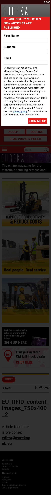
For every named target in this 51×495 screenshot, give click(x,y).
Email (7, 58)
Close (47, 2)
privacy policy (20, 111)
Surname (10, 47)
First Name (11, 35)
